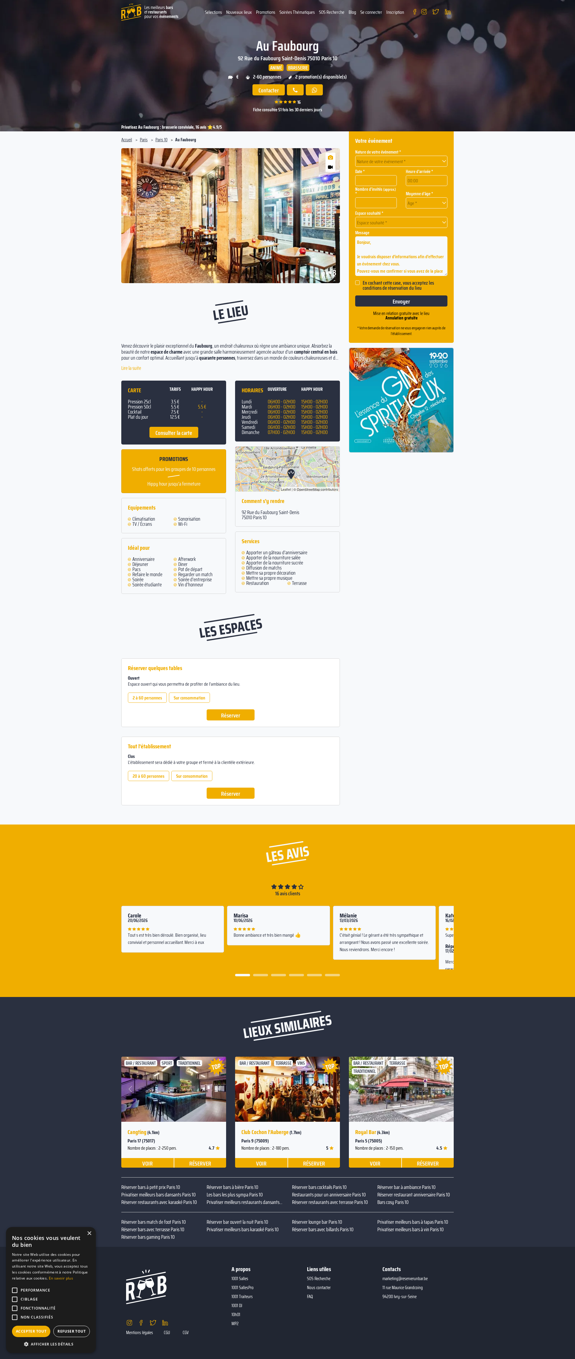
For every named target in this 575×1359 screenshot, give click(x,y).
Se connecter (371, 12)
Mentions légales (139, 1332)
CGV (186, 1332)
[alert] (51, 1290)
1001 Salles (239, 1278)
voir (147, 1163)
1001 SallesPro (242, 1287)
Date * (360, 171)
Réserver (230, 715)
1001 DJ (236, 1305)
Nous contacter (319, 1287)
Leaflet (286, 489)
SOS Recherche (331, 12)
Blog (352, 12)
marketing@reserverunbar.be (405, 1278)
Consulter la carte (173, 433)
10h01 (235, 1314)
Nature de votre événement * (378, 152)
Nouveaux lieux (239, 12)
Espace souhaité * (369, 213)
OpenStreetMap (308, 489)
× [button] (89, 1233)
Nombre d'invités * (375, 191)
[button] (130, 215)
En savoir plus (61, 1278)
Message (362, 233)
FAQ (310, 1296)
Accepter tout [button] (31, 1331)
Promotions (265, 12)
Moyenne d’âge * (419, 194)
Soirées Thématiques (297, 12)
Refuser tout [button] (72, 1331)
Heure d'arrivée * (419, 171)
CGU (167, 1332)
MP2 (235, 1323)
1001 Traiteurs (242, 1296)
